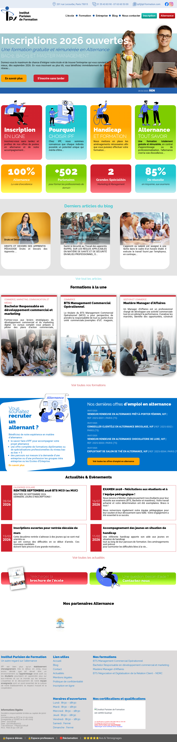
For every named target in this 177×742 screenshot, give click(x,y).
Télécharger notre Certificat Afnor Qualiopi (108, 726)
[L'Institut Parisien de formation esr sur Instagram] (171, 4)
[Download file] (44, 578)
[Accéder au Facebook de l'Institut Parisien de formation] (167, 4)
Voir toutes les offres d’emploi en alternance (113, 461)
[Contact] (132, 578)
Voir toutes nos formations (88, 385)
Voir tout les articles (89, 278)
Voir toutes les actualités (88, 557)
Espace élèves (12, 738)
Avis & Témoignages (102, 738)
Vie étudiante (10, 237)
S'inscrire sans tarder (51, 78)
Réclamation (69, 738)
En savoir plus (14, 78)
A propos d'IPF (70, 237)
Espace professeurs (41, 738)
